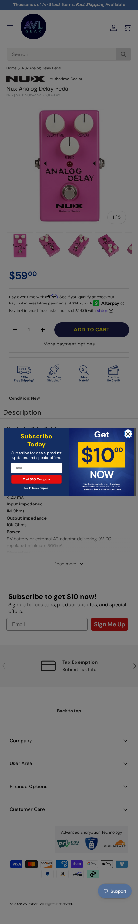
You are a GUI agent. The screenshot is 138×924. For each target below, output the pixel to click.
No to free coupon (36, 488)
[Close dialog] (128, 433)
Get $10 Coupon (36, 479)
